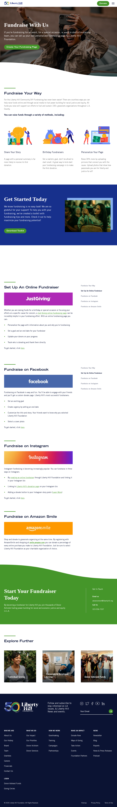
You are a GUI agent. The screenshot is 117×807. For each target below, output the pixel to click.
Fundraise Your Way (88, 286)
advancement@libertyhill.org (102, 601)
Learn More (57, 492)
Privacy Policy (95, 803)
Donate (103, 3)
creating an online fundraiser (22, 478)
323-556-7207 (98, 609)
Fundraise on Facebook (89, 296)
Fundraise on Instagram (89, 301)
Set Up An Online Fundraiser (91, 291)
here (22, 348)
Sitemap (84, 803)
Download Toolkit (15, 231)
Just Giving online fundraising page (52, 313)
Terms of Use (109, 803)
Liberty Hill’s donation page (28, 487)
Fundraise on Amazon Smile (91, 307)
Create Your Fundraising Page (22, 47)
